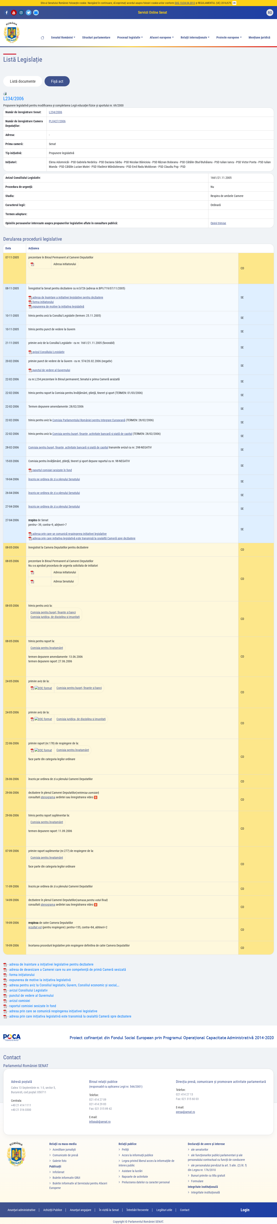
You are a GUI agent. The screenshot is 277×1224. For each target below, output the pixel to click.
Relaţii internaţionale (194, 37)
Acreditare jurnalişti (64, 1149)
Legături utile (164, 1210)
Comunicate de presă (65, 1155)
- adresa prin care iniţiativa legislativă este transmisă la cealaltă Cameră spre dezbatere (69, 1016)
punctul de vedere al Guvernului (51, 370)
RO (270, 13)
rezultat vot (35, 927)
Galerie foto (59, 1161)
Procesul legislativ (128, 37)
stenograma (48, 797)
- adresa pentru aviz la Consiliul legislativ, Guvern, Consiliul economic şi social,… (63, 985)
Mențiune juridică (259, 37)
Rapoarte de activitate (135, 1176)
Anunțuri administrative (21, 1210)
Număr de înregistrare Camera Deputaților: (24, 123)
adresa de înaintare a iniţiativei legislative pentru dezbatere (67, 297)
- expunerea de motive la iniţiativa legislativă (39, 980)
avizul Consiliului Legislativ (48, 352)
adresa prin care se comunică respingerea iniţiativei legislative (69, 533)
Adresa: (10, 135)
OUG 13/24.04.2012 (185, 3)
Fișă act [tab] (57, 81)
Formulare (197, 1181)
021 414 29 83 (97, 1104)
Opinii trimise (218, 223)
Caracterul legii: (15, 205)
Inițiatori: (11, 162)
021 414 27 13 (184, 1094)
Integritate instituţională (205, 1192)
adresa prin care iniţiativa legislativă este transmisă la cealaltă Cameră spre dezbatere (83, 538)
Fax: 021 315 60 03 (187, 1099)
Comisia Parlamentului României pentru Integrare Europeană (88, 420)
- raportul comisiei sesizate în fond (31, 1006)
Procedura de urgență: (19, 187)
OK (234, 3)
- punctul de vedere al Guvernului (30, 995)
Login (245, 1210)
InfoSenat (58, 1172)
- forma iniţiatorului (21, 975)
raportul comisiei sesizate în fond (52, 470)
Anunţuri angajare (80, 1210)
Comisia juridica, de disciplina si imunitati (55, 617)
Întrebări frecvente (138, 1210)
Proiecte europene (227, 37)
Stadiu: (9, 196)
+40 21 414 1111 (21, 1105)
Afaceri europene (160, 37)
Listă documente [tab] (22, 81)
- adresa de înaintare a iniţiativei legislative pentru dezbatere (50, 964)
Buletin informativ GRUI (66, 1177)
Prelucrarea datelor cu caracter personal (146, 1182)
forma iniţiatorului (43, 302)
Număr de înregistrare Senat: (23, 112)
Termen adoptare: (16, 214)
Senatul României (62, 37)
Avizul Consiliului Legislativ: (23, 177)
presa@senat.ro (185, 1112)
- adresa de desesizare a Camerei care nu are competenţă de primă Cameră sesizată (66, 970)
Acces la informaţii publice (137, 1155)
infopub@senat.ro (100, 1121)
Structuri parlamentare (96, 37)
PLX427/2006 (57, 121)
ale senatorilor (199, 1149)
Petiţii (125, 1149)
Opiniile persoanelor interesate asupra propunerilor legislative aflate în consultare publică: (61, 223)
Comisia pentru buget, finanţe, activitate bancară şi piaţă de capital (92, 433)
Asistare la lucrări (132, 1171)
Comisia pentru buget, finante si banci (53, 612)
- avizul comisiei (18, 1001)
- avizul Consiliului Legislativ (27, 990)
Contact (184, 1210)
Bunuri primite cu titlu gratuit (208, 1175)
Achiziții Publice (52, 1210)
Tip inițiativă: (13, 153)
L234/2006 (13, 98)
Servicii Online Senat (152, 12)
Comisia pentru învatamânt (47, 648)
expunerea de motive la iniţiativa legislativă (58, 306)
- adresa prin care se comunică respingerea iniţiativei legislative (52, 1011)
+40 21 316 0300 (21, 1109)
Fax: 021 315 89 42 (100, 1108)
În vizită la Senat (109, 1210)
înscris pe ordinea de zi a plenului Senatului (54, 479)
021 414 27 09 (97, 1099)
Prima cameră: (14, 144)
